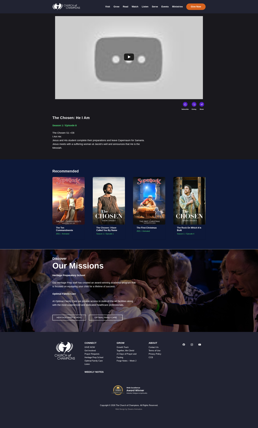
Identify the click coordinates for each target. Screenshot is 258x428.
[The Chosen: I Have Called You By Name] (109, 179)
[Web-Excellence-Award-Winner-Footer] (129, 390)
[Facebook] (184, 345)
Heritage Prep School (94, 357)
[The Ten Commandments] (68, 179)
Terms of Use (154, 350)
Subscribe (185, 109)
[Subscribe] (185, 105)
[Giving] (194, 105)
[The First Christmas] (149, 179)
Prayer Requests (92, 354)
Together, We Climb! (125, 350)
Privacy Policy (155, 354)
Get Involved (90, 350)
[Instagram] (192, 345)
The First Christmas (147, 228)
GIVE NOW (90, 347)
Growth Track (123, 347)
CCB (151, 357)
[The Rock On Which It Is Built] (189, 179)
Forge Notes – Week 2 (126, 361)
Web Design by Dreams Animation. (129, 409)
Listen (87, 364)
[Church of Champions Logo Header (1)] (66, 6)
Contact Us (154, 347)
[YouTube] (200, 345)
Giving (194, 109)
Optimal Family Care (94, 361)
